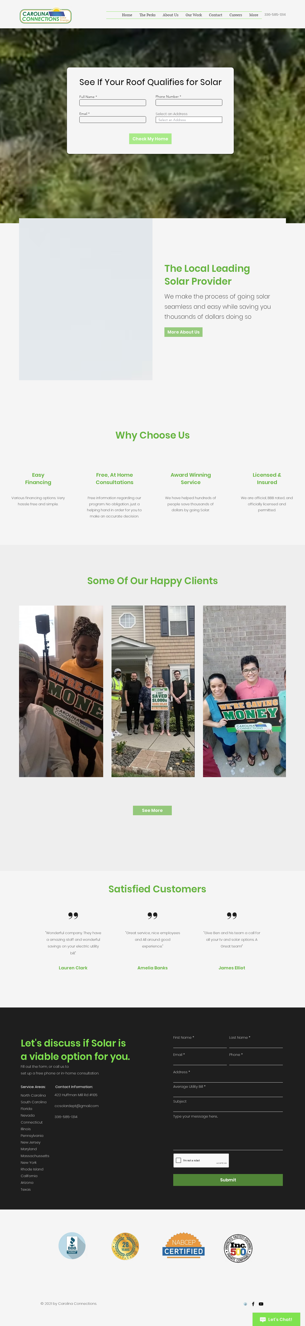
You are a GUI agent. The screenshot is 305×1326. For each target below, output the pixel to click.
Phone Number (167, 96)
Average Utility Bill (188, 1086)
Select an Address (172, 114)
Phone (234, 1054)
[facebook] (253, 1304)
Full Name (87, 96)
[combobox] (189, 119)
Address (180, 1072)
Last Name (238, 1037)
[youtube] (261, 1304)
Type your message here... (195, 1116)
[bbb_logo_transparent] (245, 1304)
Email (83, 113)
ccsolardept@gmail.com (77, 1105)
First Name (182, 1037)
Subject (180, 1101)
